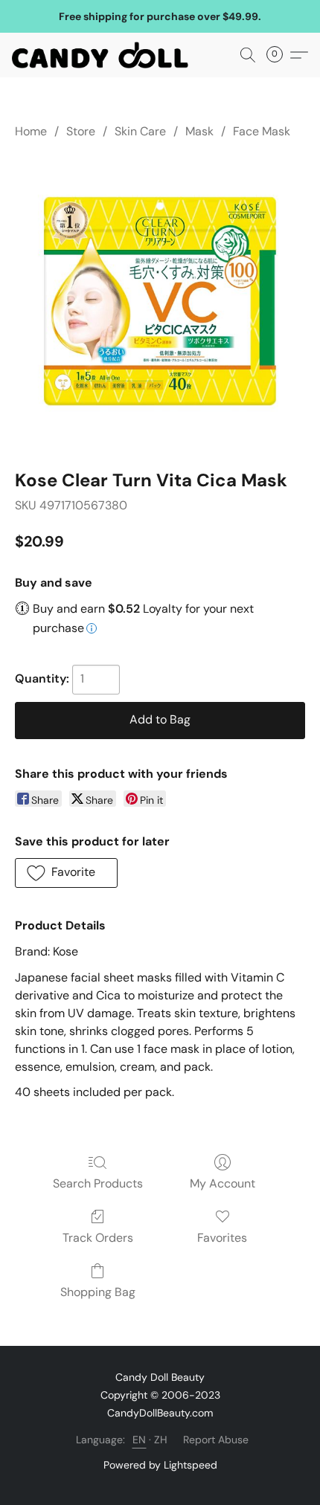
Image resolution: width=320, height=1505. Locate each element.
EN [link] (139, 1439)
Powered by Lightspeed (160, 1465)
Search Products (98, 1183)
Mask (199, 131)
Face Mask (261, 131)
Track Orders (98, 1237)
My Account (222, 1183)
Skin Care (140, 131)
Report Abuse (216, 1439)
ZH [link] (161, 1439)
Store (80, 131)
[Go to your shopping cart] (279, 55)
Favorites (222, 1237)
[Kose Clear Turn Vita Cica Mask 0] (160, 301)
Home (31, 131)
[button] (105, 55)
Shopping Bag (97, 1292)
